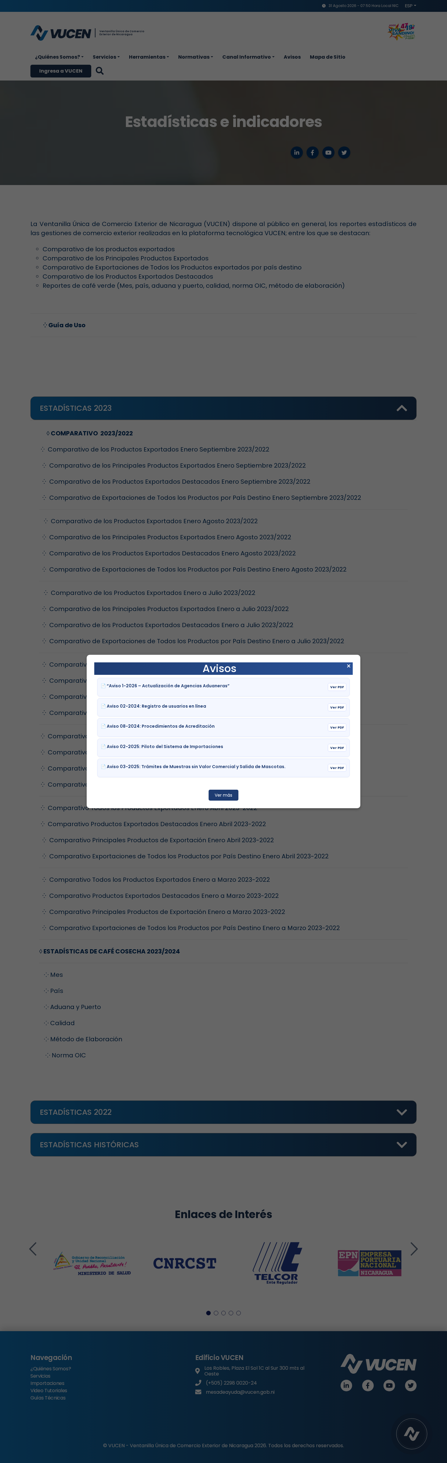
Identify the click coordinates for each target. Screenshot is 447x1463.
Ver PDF (337, 687)
